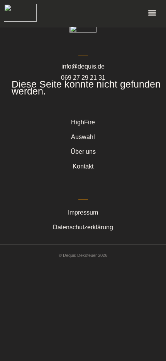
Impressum (83, 212)
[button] (152, 12)
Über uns (83, 151)
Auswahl (83, 137)
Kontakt (83, 166)
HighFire (83, 122)
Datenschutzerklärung (83, 227)
